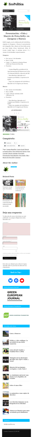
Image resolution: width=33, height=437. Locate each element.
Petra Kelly (21, 153)
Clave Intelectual (17, 151)
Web (4, 246)
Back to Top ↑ (16, 272)
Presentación (6, 155)
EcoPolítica (13, 166)
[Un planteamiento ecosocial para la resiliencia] (20, 185)
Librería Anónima (13, 153)
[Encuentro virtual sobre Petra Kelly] (8, 185)
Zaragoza (18, 157)
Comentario (6, 222)
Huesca (25, 151)
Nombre (5, 236)
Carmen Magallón (11, 149)
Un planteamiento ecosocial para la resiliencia (20, 188)
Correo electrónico (7, 241)
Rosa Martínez (14, 155)
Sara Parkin (22, 155)
